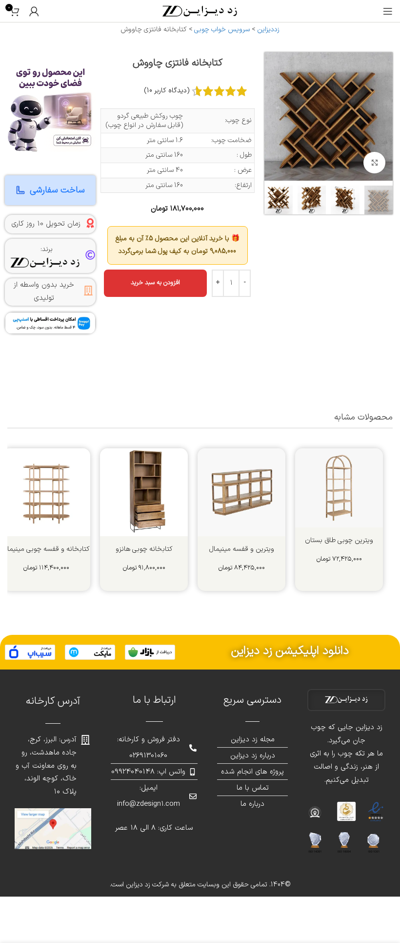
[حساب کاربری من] (34, 11)
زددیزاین (268, 29)
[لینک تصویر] (150, 652)
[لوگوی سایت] (200, 10)
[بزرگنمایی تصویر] (374, 163)
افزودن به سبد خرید (155, 283)
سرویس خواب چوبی (222, 29)
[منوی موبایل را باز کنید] (388, 11)
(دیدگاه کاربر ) (166, 90)
